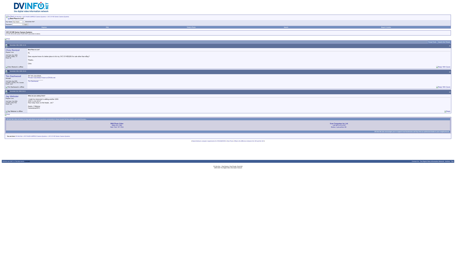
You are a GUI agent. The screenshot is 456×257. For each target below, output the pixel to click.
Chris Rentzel (12, 50)
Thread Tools (432, 42)
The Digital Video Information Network (432, 161)
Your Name (9, 21)
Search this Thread (444, 42)
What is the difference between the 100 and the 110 (249, 141)
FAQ (107, 27)
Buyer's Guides (386, 27)
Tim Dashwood (13, 76)
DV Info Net (17, 16)
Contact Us (415, 161)
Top (452, 161)
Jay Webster (12, 96)
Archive (447, 161)
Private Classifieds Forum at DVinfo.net (41, 78)
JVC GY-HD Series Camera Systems (58, 16)
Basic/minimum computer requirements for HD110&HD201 (209, 141)
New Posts (230, 141)
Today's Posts (191, 27)
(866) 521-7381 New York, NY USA (117, 125)
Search (286, 27)
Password (9, 24)
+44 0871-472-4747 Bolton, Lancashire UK (339, 125)
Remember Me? (30, 21)
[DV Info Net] (31, 12)
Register (44, 27)
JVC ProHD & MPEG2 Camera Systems (34, 16)
